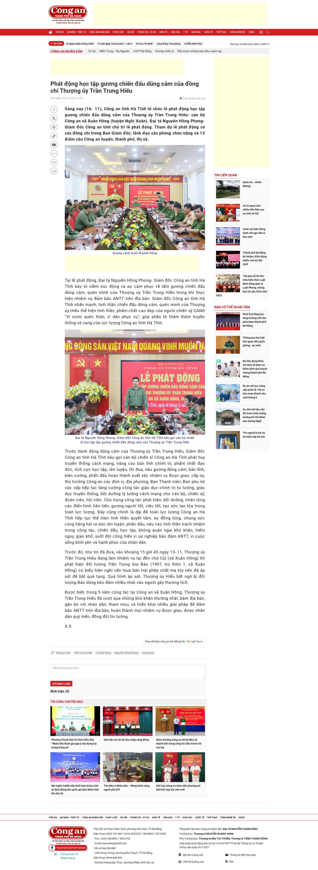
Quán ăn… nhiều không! (252, 184)
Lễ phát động (103, 652)
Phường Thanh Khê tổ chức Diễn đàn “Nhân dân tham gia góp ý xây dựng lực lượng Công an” (74, 743)
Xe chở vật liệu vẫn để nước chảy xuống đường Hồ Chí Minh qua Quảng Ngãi (254, 415)
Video (252, 32)
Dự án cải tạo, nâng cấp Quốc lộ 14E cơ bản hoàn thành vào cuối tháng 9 (254, 391)
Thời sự (60, 32)
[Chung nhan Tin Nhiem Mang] (68, 856)
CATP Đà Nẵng (142, 51)
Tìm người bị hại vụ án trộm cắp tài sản (254, 434)
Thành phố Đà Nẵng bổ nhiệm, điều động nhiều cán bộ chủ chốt (255, 258)
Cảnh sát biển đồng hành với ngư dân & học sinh (254, 233)
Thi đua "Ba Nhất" (118, 44)
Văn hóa (175, 32)
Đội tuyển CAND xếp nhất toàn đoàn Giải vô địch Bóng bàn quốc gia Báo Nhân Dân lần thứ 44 (75, 789)
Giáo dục (196, 32)
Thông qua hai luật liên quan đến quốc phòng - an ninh (254, 341)
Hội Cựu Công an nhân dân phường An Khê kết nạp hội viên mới (178, 787)
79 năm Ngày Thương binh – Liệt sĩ (88, 44)
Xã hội (130, 32)
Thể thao (221, 32)
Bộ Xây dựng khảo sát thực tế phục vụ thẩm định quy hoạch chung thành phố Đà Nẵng (255, 369)
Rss (231, 861)
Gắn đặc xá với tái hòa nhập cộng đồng (126, 739)
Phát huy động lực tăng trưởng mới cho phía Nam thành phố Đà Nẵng (254, 320)
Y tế (185, 32)
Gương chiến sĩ (164, 51)
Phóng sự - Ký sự (147, 32)
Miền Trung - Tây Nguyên (115, 51)
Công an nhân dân (99, 32)
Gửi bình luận (61, 683)
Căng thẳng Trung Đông (142, 44)
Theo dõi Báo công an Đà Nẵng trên (165, 641)
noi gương (148, 652)
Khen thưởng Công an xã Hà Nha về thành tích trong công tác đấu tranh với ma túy (178, 743)
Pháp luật (118, 32)
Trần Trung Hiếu (83, 652)
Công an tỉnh (63, 652)
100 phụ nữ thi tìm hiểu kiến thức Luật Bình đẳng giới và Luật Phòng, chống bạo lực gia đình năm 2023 (241, 286)
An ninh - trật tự (76, 32)
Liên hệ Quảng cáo (193, 861)
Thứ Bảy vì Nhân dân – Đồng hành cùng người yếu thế (126, 787)
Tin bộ (92, 51)
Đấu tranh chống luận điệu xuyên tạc (200, 51)
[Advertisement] (180, 14)
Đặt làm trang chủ (193, 854)
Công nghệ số (237, 32)
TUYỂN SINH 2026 (167, 44)
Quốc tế (208, 32)
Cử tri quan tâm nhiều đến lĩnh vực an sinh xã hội (253, 209)
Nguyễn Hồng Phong (126, 652)
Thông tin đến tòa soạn (243, 854)
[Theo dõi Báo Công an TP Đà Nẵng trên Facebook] (68, 847)
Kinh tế (163, 32)
